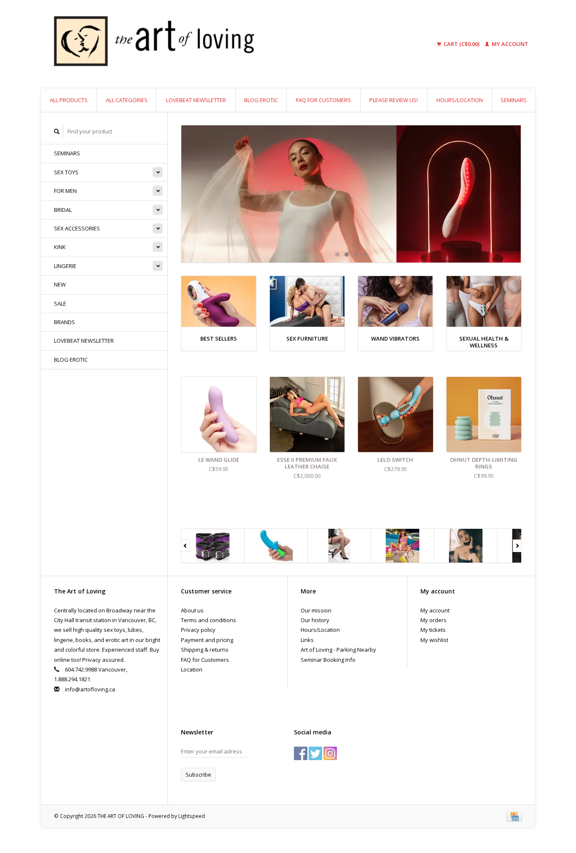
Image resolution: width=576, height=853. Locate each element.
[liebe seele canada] (466, 546)
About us (192, 610)
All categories (127, 100)
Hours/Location (459, 100)
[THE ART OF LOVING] (218, 44)
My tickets (433, 630)
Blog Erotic (261, 100)
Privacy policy (198, 630)
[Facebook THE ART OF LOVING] (300, 753)
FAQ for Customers (323, 100)
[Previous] (185, 545)
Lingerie (65, 266)
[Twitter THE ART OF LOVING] (315, 753)
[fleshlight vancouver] (402, 546)
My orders (433, 620)
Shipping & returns (205, 649)
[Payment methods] (514, 816)
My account (509, 44)
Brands (64, 322)
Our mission (316, 610)
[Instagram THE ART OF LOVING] (330, 753)
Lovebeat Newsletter (196, 100)
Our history (315, 620)
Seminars (514, 100)
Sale (60, 303)
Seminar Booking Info (328, 659)
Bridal (63, 210)
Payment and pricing (207, 640)
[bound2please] (213, 546)
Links (307, 640)
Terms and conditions (208, 620)
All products (69, 100)
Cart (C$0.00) (461, 44)
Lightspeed (191, 815)
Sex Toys (66, 172)
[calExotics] (276, 546)
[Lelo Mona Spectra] (351, 194)
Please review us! (393, 100)
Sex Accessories (77, 228)
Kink (60, 247)
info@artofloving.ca (90, 689)
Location (191, 669)
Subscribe (198, 774)
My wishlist (434, 640)
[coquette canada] (339, 546)
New (60, 284)
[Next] (517, 545)
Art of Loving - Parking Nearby (338, 649)
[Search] (57, 131)
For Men (65, 191)
